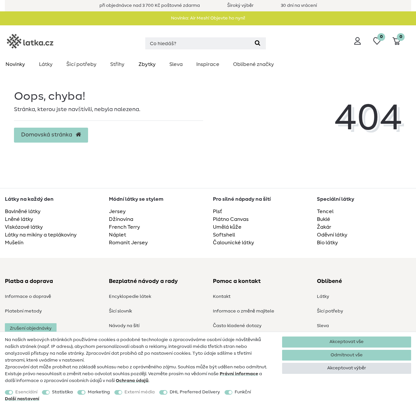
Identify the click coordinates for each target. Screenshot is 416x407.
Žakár (324, 227)
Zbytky (147, 64)
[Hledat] (257, 43)
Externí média (139, 392)
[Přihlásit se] (357, 41)
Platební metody (23, 311)
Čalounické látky (233, 242)
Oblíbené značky (253, 64)
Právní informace (239, 374)
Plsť (217, 211)
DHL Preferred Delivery (195, 392)
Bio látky (327, 242)
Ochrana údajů (132, 380)
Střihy (117, 64)
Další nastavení (22, 399)
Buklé (323, 219)
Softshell (224, 234)
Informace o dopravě (28, 296)
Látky (46, 64)
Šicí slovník (120, 311)
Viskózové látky (24, 227)
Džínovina (121, 219)
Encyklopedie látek (130, 296)
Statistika (62, 392)
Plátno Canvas (231, 219)
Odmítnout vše (347, 355)
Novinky (15, 64)
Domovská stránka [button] (47, 135)
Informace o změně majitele (243, 311)
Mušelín (14, 242)
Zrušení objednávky (31, 328)
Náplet (117, 234)
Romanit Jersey (128, 242)
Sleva (176, 64)
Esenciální (26, 392)
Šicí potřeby (81, 64)
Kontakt (221, 296)
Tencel (325, 211)
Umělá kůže (227, 227)
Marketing (99, 392)
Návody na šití (124, 326)
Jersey (117, 211)
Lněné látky (19, 219)
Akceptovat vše (347, 341)
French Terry (124, 227)
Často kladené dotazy (237, 326)
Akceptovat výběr (346, 368)
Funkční (243, 392)
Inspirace (207, 64)
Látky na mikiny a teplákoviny (41, 234)
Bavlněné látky (23, 211)
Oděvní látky (332, 234)
